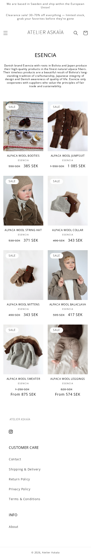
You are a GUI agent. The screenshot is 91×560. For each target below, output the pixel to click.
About (13, 527)
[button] (5, 33)
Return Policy (19, 479)
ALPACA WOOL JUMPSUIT (68, 156)
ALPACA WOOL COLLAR (67, 230)
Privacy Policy (19, 489)
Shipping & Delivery (24, 469)
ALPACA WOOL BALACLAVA (67, 304)
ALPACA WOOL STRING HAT (23, 230)
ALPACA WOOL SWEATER (23, 379)
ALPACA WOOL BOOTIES (23, 156)
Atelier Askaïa (51, 552)
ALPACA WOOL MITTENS (23, 304)
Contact (15, 459)
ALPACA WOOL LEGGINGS (67, 379)
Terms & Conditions (24, 499)
